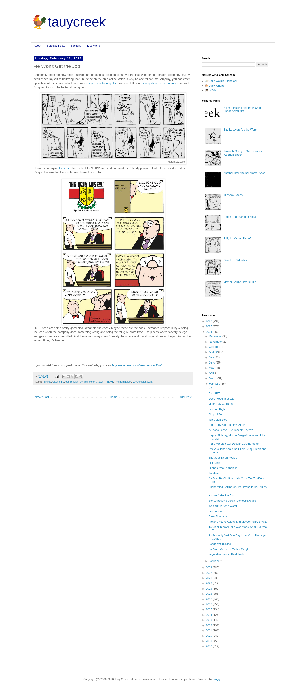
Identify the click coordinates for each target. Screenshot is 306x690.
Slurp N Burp (216, 414)
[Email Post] (56, 376)
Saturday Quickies (220, 544)
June (212, 362)
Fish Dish (214, 462)
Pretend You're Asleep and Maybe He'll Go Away (238, 521)
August (213, 352)
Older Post (185, 397)
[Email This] (64, 376)
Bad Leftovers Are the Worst (240, 129)
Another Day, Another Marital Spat (244, 173)
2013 (209, 620)
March (213, 378)
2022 (209, 573)
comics (84, 381)
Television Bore (218, 419)
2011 (209, 630)
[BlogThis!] (68, 376)
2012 (209, 625)
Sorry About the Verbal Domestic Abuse (232, 500)
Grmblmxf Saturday (235, 260)
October (214, 346)
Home (113, 397)
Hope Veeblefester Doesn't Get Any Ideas (234, 443)
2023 (209, 567)
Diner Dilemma (218, 516)
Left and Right (217, 409)
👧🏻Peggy (210, 90)
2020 (209, 583)
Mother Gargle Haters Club (240, 282)
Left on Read (216, 511)
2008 (209, 646)
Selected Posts (56, 45)
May (212, 368)
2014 (209, 614)
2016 (209, 604)
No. (211, 388)
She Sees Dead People (223, 457)
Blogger (217, 679)
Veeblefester (139, 381)
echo (92, 381)
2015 (209, 609)
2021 (209, 578)
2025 (209, 326)
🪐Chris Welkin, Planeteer (221, 81)
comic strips (72, 381)
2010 (209, 635)
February (215, 383)
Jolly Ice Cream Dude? (237, 238)
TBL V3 (109, 381)
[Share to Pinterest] (81, 376)
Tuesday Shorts (233, 195)
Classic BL (58, 381)
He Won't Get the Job (221, 495)
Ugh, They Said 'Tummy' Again (227, 425)
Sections (76, 45)
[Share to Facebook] (76, 376)
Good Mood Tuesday (221, 398)
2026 (209, 321)
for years (65, 168)
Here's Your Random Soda (240, 216)
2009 (209, 641)
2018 (209, 593)
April (212, 373)
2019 (209, 588)
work (150, 381)
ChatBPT (214, 393)
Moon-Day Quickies (221, 403)
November (215, 341)
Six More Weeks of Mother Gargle (229, 549)
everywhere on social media (161, 83)
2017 (209, 599)
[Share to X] (72, 376)
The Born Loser (122, 381)
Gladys (100, 381)
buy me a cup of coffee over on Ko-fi (137, 365)
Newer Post (42, 397)
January (214, 561)
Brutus (47, 381)
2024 (209, 331)
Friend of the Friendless (223, 468)
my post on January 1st (101, 83)
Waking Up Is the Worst (223, 506)
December (215, 336)
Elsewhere (93, 45)
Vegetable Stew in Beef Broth (226, 554)
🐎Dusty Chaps (214, 85)
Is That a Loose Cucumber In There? (231, 430)
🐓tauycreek (68, 21)
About (37, 45)
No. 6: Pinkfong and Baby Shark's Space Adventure (244, 109)
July (212, 357)
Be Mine (214, 473)
